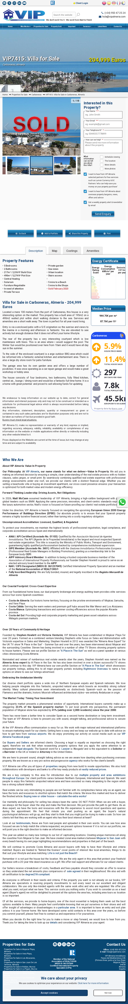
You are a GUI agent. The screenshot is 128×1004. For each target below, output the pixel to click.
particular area (66, 907)
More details (110, 165)
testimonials (23, 823)
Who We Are (25, 26)
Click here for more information (93, 983)
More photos (110, 169)
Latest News (102, 26)
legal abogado (25, 748)
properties (52, 766)
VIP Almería (32, 471)
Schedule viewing (112, 157)
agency (73, 760)
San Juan (115, 838)
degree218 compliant (37, 874)
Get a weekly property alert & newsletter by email (105, 204)
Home (10, 26)
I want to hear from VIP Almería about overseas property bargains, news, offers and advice (104, 194)
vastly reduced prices (94, 769)
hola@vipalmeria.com (114, 16)
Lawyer (66, 748)
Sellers (25, 742)
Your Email (91, 121)
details (54, 922)
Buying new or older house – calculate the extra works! (55, 796)
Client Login (81, 3)
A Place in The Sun (72, 650)
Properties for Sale (41, 26)
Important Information (71, 28)
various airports (37, 733)
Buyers (11, 742)
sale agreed (74, 871)
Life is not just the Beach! (62, 853)
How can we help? (94, 140)
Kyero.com (117, 408)
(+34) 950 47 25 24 (115, 12)
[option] (41, 165)
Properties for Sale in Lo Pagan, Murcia (20, 969)
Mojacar (101, 838)
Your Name (91, 111)
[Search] (78, 14)
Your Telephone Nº (95, 130)
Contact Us (118, 26)
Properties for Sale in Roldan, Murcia (19, 967)
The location (110, 161)
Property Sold (56, 26)
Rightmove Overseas (96, 668)
